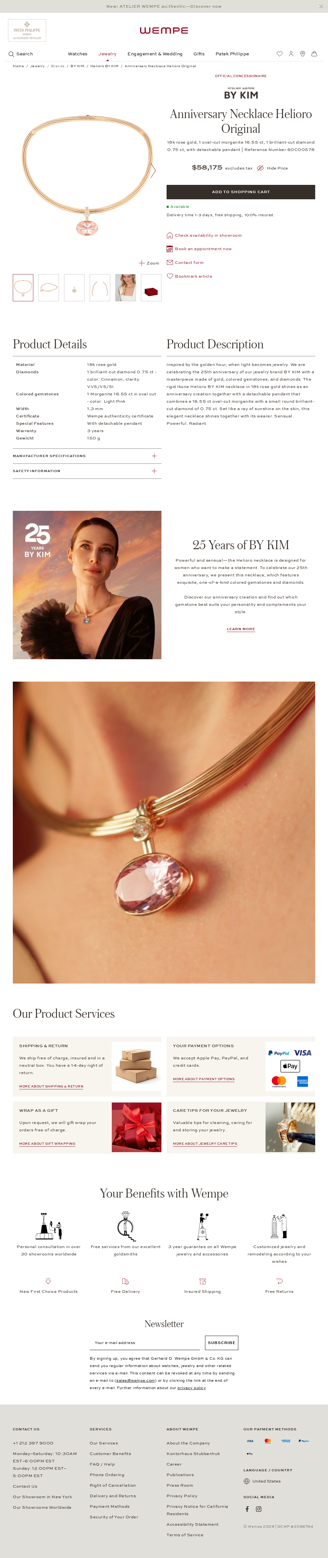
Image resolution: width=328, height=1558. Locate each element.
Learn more (241, 629)
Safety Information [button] (37, 471)
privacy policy (191, 1388)
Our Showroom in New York (42, 1496)
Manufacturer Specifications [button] (49, 456)
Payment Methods (110, 1506)
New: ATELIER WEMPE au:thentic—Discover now (164, 6)
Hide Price (277, 168)
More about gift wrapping (47, 1144)
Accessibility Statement (193, 1524)
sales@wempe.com (135, 1380)
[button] (199, 249)
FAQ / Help (102, 1464)
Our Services (104, 1443)
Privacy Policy (182, 1496)
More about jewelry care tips (205, 1144)
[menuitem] (279, 53)
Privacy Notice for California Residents (197, 1510)
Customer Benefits (110, 1453)
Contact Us (25, 1486)
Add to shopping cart (241, 192)
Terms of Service (185, 1535)
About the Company (188, 1443)
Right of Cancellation (113, 1485)
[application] (164, 833)
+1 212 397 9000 (33, 1443)
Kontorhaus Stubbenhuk (193, 1453)
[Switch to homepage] (164, 30)
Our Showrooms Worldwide (42, 1507)
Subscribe (222, 1343)
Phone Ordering (107, 1474)
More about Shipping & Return (51, 1086)
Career (174, 1464)
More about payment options (203, 1079)
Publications (180, 1474)
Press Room (180, 1485)
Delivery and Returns (113, 1496)
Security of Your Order (114, 1517)
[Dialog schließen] (323, 6)
